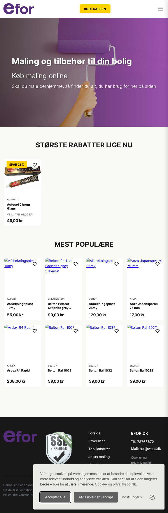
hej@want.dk (150, 448)
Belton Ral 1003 (59, 370)
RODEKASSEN (95, 9)
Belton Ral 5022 (141, 370)
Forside (94, 433)
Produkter (96, 441)
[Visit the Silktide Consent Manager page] (152, 497)
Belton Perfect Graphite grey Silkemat (58, 307)
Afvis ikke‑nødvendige (96, 497)
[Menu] (160, 8)
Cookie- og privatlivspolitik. (116, 484)
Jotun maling (99, 456)
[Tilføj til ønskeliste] (35, 165)
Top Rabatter (99, 449)
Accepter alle (55, 497)
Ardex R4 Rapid (18, 370)
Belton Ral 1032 (100, 370)
